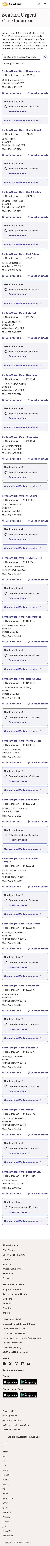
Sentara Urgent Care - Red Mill (18, 1109)
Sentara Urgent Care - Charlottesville (22, 130)
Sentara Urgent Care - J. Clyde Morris (22, 558)
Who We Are (9, 1250)
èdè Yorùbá (8, 1536)
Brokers (6, 1312)
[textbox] (21, 57)
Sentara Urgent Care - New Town (20, 375)
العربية (5, 1447)
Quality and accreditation (15, 1294)
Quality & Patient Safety (14, 1254)
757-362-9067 (15, 881)
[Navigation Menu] (45, 4)
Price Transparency (12, 1347)
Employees (8, 1273)
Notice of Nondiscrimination (16, 1425)
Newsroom (8, 1264)
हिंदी (4, 1489)
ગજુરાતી (6, 1484)
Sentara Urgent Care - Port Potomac (21, 254)
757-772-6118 (14, 1005)
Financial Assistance (12, 1342)
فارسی (5, 1470)
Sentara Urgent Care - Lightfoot (19, 313)
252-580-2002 (14, 1188)
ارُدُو (4, 1526)
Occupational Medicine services (21, 120)
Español (6, 1522)
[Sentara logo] (12, 4)
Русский (6, 1517)
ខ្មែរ (4, 1461)
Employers (8, 1303)
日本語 (5, 1503)
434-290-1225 (14, 211)
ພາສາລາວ (7, 1512)
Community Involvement (14, 1333)
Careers (6, 1259)
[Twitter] (10, 1363)
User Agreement (10, 1415)
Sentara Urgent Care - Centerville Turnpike (20, 860)
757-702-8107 (15, 332)
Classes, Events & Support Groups (19, 1324)
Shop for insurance (12, 1289)
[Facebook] (4, 1363)
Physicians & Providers (13, 1269)
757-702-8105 (14, 636)
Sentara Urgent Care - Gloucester (20, 437)
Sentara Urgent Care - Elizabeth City (21, 1171)
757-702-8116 (14, 698)
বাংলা (4, 1456)
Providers (7, 1308)
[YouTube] (28, 1364)
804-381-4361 (15, 453)
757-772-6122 (14, 815)
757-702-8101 (14, 757)
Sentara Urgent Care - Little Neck (20, 1047)
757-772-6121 (14, 574)
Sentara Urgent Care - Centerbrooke (21, 616)
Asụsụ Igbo (8, 1498)
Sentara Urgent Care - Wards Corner (21, 740)
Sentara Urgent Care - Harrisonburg (21, 71)
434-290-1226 (15, 149)
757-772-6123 (14, 1067)
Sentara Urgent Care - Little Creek (20, 799)
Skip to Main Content (4, 3)
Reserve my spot (18, 111)
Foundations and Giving (14, 1328)
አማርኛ (5, 1442)
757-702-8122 (14, 1129)
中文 (4, 1465)
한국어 (5, 1507)
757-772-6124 (15, 394)
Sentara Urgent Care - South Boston (21, 192)
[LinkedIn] (22, 1363)
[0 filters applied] (45, 57)
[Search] (5, 57)
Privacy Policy (9, 1411)
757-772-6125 (14, 515)
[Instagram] (16, 1363)
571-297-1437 (14, 270)
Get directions (13, 93)
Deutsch (6, 1479)
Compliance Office (11, 1429)
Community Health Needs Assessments (22, 1338)
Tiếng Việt (7, 1531)
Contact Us (8, 1278)
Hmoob (6, 1493)
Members (7, 1298)
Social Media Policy (12, 1420)
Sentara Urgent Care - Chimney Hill (20, 985)
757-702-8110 (14, 943)
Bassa (5, 1451)
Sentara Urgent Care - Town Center (21, 923)
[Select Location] (39, 4)
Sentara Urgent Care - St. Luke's (19, 496)
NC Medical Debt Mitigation (16, 1352)
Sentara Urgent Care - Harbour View (21, 678)
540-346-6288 (15, 87)
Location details (39, 93)
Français (7, 1475)
